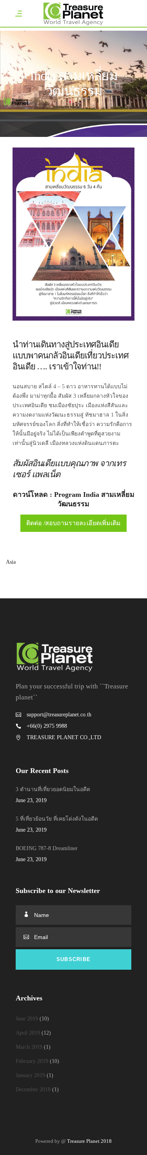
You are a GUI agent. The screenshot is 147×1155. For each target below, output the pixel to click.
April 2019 (28, 1033)
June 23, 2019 (31, 800)
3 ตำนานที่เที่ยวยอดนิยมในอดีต (53, 789)
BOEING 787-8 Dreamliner (47, 848)
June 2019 (27, 1019)
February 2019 (32, 1061)
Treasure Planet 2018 (89, 1141)
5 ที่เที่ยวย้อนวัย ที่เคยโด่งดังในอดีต (57, 819)
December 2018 (33, 1089)
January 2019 (30, 1075)
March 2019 (29, 1047)
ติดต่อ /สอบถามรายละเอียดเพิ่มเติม (73, 523)
